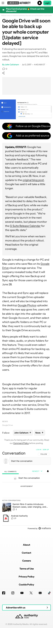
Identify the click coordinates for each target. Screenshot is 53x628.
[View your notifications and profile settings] (48, 471)
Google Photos (27, 305)
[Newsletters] (40, 592)
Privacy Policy (26, 576)
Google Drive (7, 425)
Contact (26, 552)
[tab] (10, 471)
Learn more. (48, 16)
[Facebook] (3, 592)
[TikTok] (49, 592)
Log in (38, 449)
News (5, 421)
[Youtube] (21, 592)
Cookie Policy (26, 584)
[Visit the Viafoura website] (44, 528)
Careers (26, 560)
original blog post (33, 180)
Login (47, 3)
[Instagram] (12, 592)
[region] (26, 489)
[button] (26, 3)
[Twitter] (31, 592)
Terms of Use (26, 568)
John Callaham (12, 64)
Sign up (46, 449)
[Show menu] (3, 3)
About (26, 544)
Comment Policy (21, 443)
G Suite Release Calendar (25, 226)
